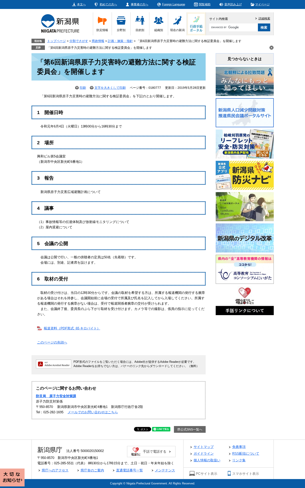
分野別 (121, 30)
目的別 (140, 30)
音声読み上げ (233, 4)
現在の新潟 (177, 30)
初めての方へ (108, 4)
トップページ (56, 41)
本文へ (81, 4)
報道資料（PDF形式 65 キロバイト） (72, 328)
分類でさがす (78, 41)
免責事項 (239, 447)
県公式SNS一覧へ (189, 429)
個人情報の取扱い (207, 460)
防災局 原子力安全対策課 (56, 396)
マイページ (262, 4)
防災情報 (102, 30)
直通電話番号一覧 (129, 470)
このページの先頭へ (52, 342)
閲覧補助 (205, 4)
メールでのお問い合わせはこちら (93, 412)
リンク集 (239, 460)
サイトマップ (204, 447)
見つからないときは (245, 59)
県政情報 (98, 41)
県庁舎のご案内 (92, 470)
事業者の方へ (139, 4)
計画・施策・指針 (120, 41)
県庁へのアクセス (55, 470)
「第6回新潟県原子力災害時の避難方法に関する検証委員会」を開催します (99, 47)
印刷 (83, 87)
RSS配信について (245, 453)
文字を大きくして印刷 (110, 87)
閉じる (271, 48)
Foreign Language (173, 4)
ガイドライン (204, 453)
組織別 (158, 30)
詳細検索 (264, 18)
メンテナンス (165, 470)
